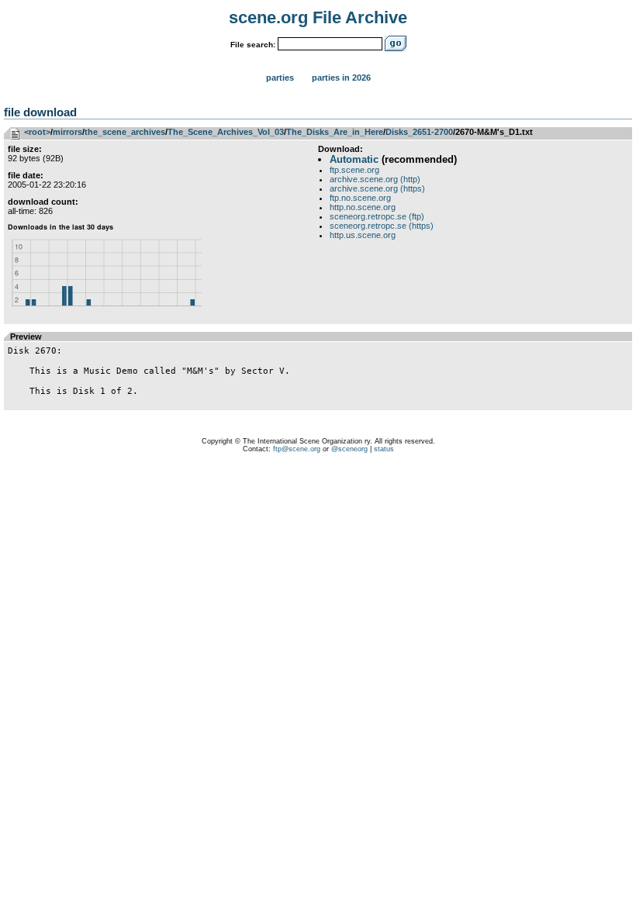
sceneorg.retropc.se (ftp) (377, 216)
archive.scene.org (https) (377, 188)
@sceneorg (349, 449)
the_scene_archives (125, 131)
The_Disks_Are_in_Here (334, 131)
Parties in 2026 (341, 77)
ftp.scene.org (354, 169)
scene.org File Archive (318, 17)
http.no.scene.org (363, 207)
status (384, 449)
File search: (252, 44)
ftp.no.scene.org (360, 197)
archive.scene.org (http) (375, 179)
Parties (280, 77)
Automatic (354, 159)
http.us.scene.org (363, 235)
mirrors (67, 131)
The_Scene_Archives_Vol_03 (226, 131)
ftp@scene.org (296, 449)
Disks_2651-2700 (419, 131)
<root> (37, 131)
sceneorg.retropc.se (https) (382, 225)
